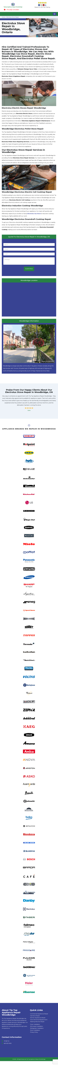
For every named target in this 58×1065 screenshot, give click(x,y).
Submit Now (29, 268)
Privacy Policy (34, 1032)
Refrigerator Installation (37, 1028)
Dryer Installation (35, 1024)
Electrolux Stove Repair (12, 17)
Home (3, 17)
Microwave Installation (36, 1026)
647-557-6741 (7, 1043)
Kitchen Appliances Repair (37, 1017)
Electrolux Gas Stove (34, 213)
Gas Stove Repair (35, 1015)
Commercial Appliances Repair (39, 1013)
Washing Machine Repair (37, 1021)
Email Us (6, 1041)
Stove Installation (35, 1030)
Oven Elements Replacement (38, 1019)
